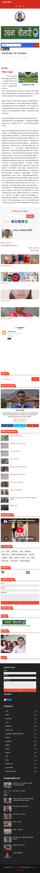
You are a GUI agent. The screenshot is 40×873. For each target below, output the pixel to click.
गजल (21, 551)
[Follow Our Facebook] (7, 425)
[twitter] (19, 6)
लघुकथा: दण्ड (14, 505)
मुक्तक (16, 557)
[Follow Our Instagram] (33, 425)
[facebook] (16, 6)
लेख (28, 557)
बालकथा (32, 554)
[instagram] (23, 6)
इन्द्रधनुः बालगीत (14, 451)
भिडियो (11, 557)
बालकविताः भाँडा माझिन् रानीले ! (18, 467)
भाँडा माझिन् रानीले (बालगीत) (17, 474)
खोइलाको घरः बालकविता (7, 318)
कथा (3, 551)
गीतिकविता (27, 551)
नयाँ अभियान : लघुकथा (19, 791)
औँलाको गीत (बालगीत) (6, 265)
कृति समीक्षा (15, 551)
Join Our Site (21, 420)
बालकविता (4, 557)
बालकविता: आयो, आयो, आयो (17, 443)
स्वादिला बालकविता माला (16, 436)
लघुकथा (23, 557)
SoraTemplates (16, 867)
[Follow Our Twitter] (20, 425)
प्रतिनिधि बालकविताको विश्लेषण (19, 554)
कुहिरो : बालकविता (18, 829)
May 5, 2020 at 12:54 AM (14, 333)
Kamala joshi (12, 331)
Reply (9, 338)
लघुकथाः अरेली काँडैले (16, 490)
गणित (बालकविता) (5, 301)
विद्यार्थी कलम (5, 561)
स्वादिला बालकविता (25, 561)
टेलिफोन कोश (5, 554)
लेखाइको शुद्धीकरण (18, 853)
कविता (8, 551)
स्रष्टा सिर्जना (25, 57)
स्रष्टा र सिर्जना (7, 2)
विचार (33, 557)
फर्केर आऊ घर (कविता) (16, 482)
